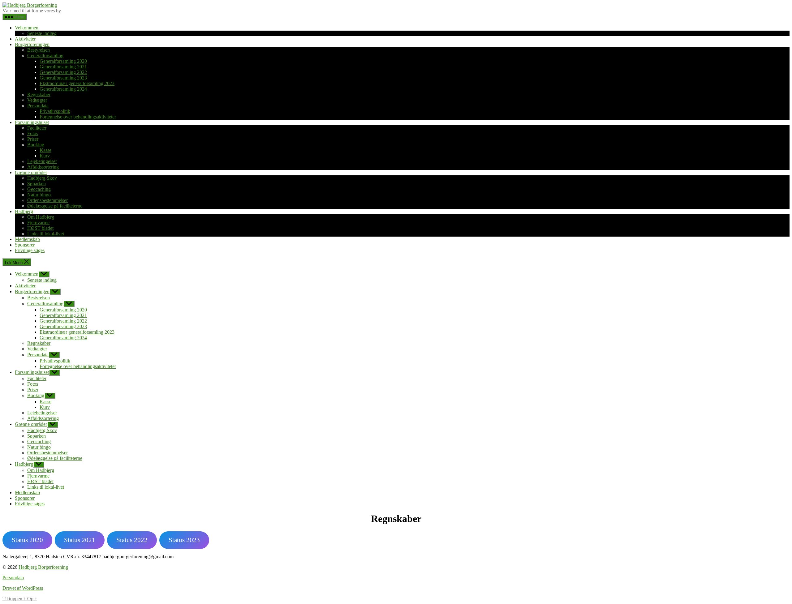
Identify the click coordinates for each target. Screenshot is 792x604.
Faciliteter (36, 128)
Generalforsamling (45, 55)
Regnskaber (38, 94)
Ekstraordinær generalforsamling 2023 (77, 83)
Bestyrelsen (38, 50)
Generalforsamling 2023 (63, 77)
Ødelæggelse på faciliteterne (54, 205)
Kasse (45, 150)
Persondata (38, 105)
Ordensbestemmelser (47, 200)
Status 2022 (132, 540)
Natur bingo (39, 194)
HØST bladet (40, 228)
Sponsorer (25, 244)
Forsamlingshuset (32, 122)
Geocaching (39, 189)
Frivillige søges (30, 250)
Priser (32, 139)
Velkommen (26, 27)
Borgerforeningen (32, 44)
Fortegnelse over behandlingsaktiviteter (78, 116)
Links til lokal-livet (45, 233)
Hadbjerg (24, 211)
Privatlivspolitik (55, 111)
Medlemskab (27, 239)
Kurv (45, 155)
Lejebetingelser (42, 161)
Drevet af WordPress (22, 588)
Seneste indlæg (42, 33)
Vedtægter (37, 100)
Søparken (36, 183)
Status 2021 (79, 540)
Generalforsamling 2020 (63, 61)
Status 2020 (27, 540)
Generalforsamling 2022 (63, 72)
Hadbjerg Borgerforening (43, 567)
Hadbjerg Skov (42, 178)
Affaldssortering (43, 166)
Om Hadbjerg (40, 217)
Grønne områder (31, 172)
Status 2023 (184, 540)
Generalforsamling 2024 (63, 89)
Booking (35, 144)
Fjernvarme (38, 222)
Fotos (32, 133)
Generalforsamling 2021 (63, 66)
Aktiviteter (25, 38)
